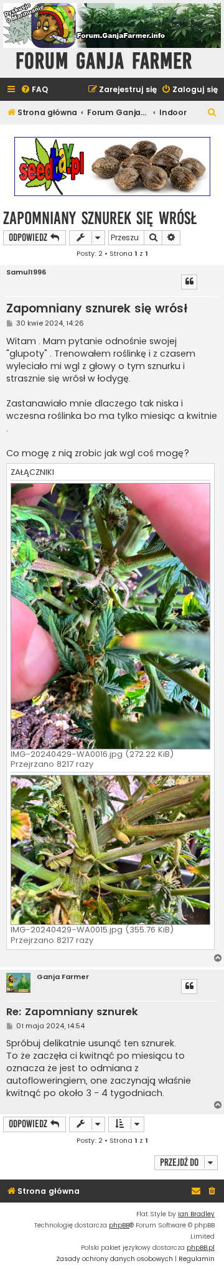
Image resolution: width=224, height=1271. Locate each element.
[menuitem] (34, 90)
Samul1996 (26, 272)
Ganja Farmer (63, 977)
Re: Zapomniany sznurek (72, 1012)
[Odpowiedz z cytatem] (189, 281)
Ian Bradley (196, 1214)
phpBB (119, 1225)
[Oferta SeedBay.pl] (112, 166)
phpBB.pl (201, 1247)
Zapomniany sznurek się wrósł (100, 218)
